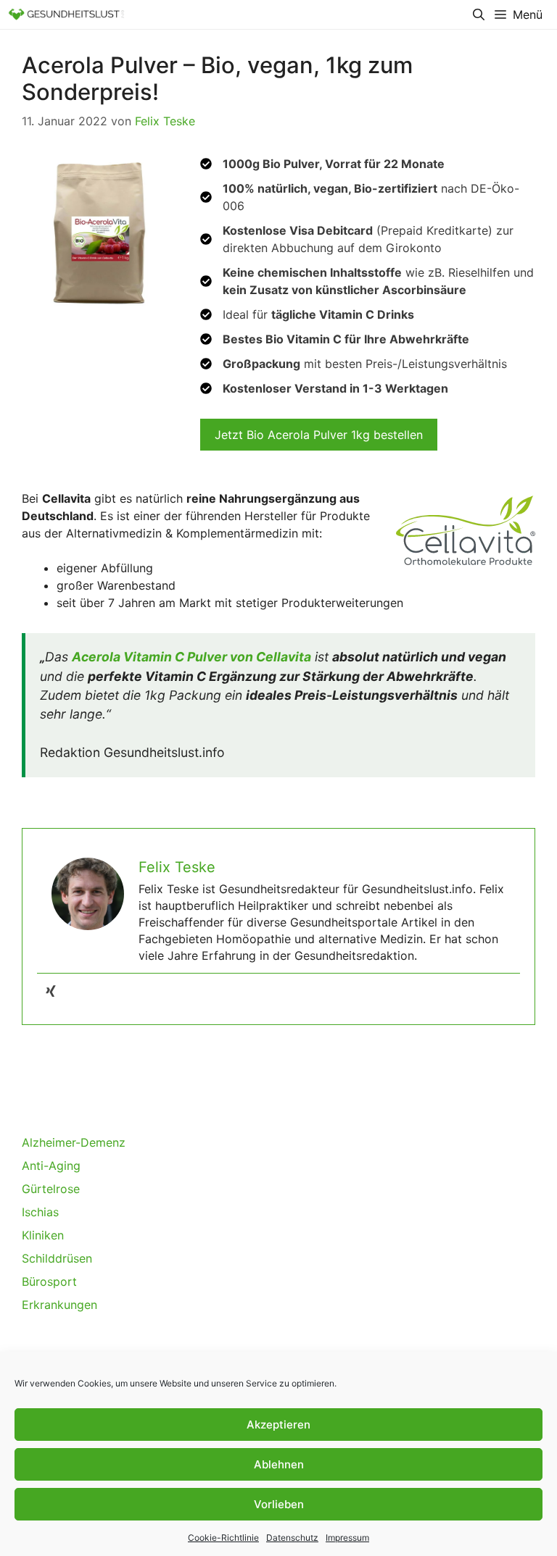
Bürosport (49, 1281)
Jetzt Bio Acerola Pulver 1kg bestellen (319, 434)
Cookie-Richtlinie (223, 1537)
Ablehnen (279, 1464)
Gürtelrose (51, 1188)
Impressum (347, 1537)
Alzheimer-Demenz (73, 1142)
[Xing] (50, 991)
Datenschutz (292, 1537)
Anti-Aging (51, 1165)
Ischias (40, 1212)
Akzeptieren (278, 1424)
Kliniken (43, 1235)
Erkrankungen (59, 1304)
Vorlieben (279, 1504)
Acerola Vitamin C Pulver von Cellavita (191, 656)
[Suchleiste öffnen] (479, 14)
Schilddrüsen (57, 1258)
